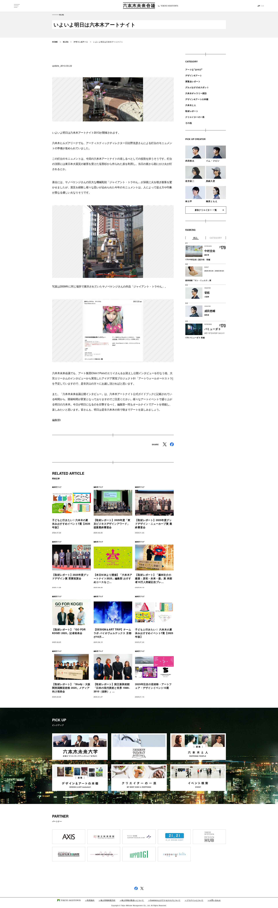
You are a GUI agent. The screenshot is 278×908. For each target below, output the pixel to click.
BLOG (65, 42)
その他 (188, 122)
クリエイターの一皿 (195, 116)
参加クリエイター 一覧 (206, 209)
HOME (55, 42)
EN (262, 5)
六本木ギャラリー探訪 (196, 93)
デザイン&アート (81, 42)
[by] (139, 6)
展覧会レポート (192, 81)
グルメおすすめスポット (197, 87)
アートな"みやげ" (194, 69)
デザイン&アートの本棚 (196, 99)
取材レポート (191, 111)
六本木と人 (190, 105)
